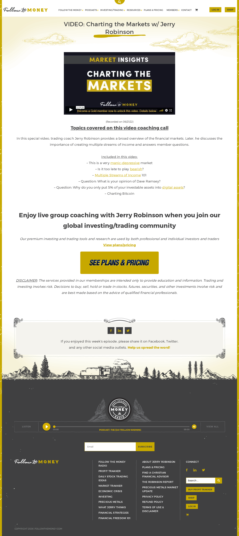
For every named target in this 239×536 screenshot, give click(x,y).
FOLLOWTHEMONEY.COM (48, 528)
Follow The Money (70, 10)
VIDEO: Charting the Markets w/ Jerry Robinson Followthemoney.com (25, 9)
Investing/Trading (111, 10)
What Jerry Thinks (112, 507)
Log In (215, 9)
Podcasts (91, 10)
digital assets (173, 187)
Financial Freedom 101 (115, 518)
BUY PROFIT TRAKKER (200, 489)
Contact (186, 10)
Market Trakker (110, 485)
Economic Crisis (110, 491)
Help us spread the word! (149, 347)
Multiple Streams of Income (118, 175)
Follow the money (37, 461)
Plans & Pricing (153, 10)
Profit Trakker (110, 471)
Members (172, 10)
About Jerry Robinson (158, 461)
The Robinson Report (157, 481)
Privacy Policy (152, 496)
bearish (136, 169)
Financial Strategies (114, 512)
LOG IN (192, 506)
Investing (106, 496)
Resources (133, 10)
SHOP (230, 9)
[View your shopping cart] (197, 10)
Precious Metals (111, 501)
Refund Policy (152, 501)
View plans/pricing (119, 245)
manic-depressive (125, 163)
